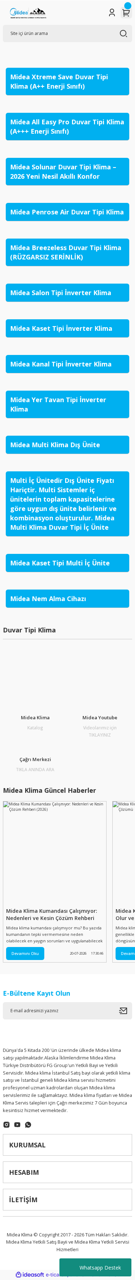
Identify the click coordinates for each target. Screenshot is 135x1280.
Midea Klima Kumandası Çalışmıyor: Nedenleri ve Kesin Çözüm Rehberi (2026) (51, 914)
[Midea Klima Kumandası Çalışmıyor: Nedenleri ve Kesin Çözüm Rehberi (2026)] (54, 853)
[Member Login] (112, 12)
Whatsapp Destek (100, 1267)
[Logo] (28, 12)
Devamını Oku (25, 953)
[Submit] (125, 1010)
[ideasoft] (29, 1275)
